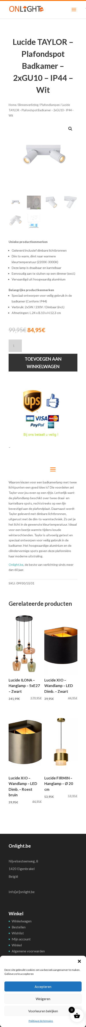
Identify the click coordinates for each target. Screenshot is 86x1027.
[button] (79, 961)
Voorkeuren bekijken (43, 1011)
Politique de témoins (41, 1021)
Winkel (17, 945)
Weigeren (43, 999)
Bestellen (19, 927)
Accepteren (43, 987)
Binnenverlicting (28, 105)
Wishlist (18, 933)
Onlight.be (16, 564)
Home (12, 105)
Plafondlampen (50, 105)
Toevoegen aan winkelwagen (43, 362)
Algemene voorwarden (28, 951)
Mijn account (21, 939)
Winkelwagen (22, 921)
